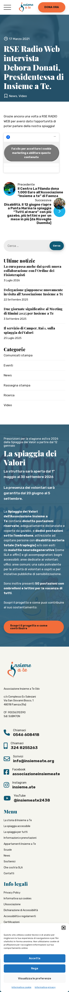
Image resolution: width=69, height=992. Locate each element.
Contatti (9, 873)
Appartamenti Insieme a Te (20, 843)
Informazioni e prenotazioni (20, 838)
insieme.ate (24, 787)
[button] (63, 928)
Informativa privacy (45, 987)
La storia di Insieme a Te (18, 820)
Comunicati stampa (18, 355)
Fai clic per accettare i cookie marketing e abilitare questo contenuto (31, 153)
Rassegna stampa (17, 385)
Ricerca (9, 395)
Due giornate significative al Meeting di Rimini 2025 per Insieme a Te (33, 311)
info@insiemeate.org (33, 761)
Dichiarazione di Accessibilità (21, 910)
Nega (34, 968)
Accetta (34, 958)
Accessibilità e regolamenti (20, 916)
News (13, 96)
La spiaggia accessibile (17, 826)
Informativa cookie (21, 987)
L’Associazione (12, 904)
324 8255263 (24, 748)
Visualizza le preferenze (34, 978)
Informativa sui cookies (17, 898)
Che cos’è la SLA (13, 867)
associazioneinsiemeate (36, 774)
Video (23, 96)
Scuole (8, 850)
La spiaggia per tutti (16, 832)
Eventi (8, 365)
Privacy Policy (12, 892)
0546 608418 (26, 735)
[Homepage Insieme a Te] (26, 7)
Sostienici (9, 861)
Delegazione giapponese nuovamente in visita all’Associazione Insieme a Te (33, 292)
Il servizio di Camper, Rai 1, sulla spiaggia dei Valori (29, 330)
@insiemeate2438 (32, 800)
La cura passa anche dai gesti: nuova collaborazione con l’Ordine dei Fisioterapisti (32, 270)
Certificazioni (12, 922)
